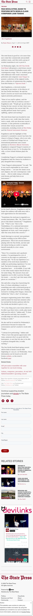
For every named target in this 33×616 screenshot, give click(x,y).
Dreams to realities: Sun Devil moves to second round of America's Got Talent (24, 469)
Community (4, 600)
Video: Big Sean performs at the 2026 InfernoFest (24, 479)
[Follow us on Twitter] (3, 401)
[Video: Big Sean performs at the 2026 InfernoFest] (8, 482)
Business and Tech (7, 598)
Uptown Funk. (21, 83)
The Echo (4, 6)
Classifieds (21, 596)
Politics (3, 596)
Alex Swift (23, 499)
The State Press (8, 383)
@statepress (8, 385)
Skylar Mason (7, 43)
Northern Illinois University (19, 145)
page (9, 358)
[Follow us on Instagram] (12, 401)
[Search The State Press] (27, 2)
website (9, 356)
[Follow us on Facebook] (7, 401)
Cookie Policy (25, 612)
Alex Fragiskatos (7, 39)
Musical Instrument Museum (17, 130)
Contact (20, 600)
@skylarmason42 (10, 380)
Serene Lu (23, 484)
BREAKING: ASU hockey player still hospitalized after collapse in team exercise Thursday (24, 493)
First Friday (27, 128)
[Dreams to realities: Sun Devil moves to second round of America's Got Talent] (8, 469)
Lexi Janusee (23, 474)
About (19, 598)
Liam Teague (23, 77)
